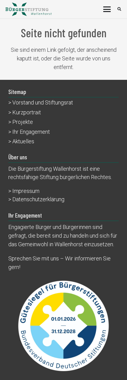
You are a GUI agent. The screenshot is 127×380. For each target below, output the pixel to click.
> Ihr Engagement (29, 132)
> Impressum (23, 191)
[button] (107, 9)
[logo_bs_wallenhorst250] (29, 9)
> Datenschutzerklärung (36, 199)
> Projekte (20, 122)
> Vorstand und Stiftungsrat (40, 102)
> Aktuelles (21, 141)
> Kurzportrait (24, 112)
